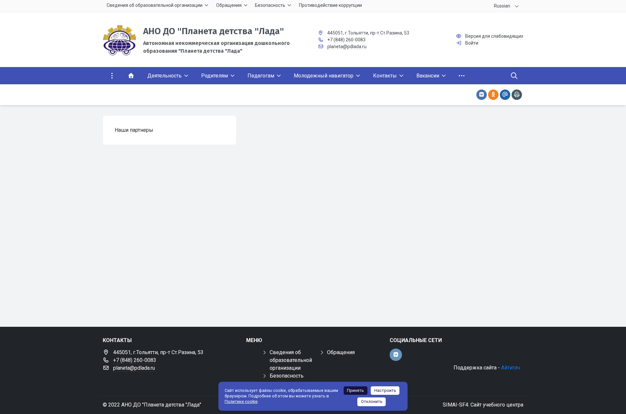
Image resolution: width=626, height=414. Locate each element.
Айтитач (510, 368)
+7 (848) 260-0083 (346, 39)
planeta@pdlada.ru (346, 46)
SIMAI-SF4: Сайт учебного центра (483, 405)
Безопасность (287, 376)
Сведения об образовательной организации (291, 360)
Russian (502, 5)
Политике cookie (241, 401)
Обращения (341, 352)
